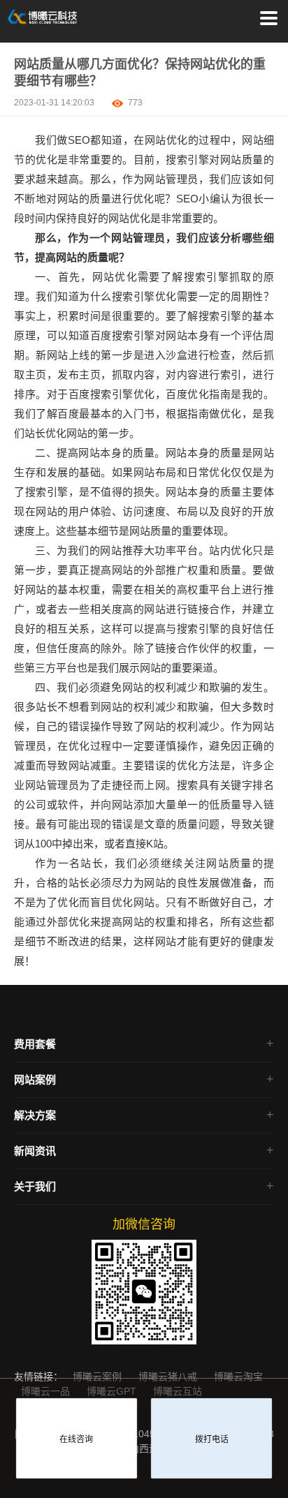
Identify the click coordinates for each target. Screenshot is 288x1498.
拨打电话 (212, 1439)
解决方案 (35, 1115)
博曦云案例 (98, 1376)
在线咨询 (76, 1439)
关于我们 (35, 1186)
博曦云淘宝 (238, 1376)
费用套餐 (35, 1044)
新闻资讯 (35, 1151)
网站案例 (35, 1079)
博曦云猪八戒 (169, 1376)
